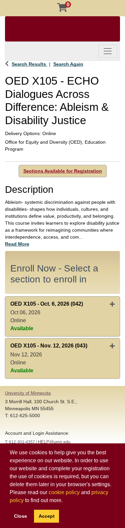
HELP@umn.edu (54, 441)
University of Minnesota (28, 393)
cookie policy (64, 492)
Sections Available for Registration (62, 171)
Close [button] (20, 516)
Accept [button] (47, 516)
